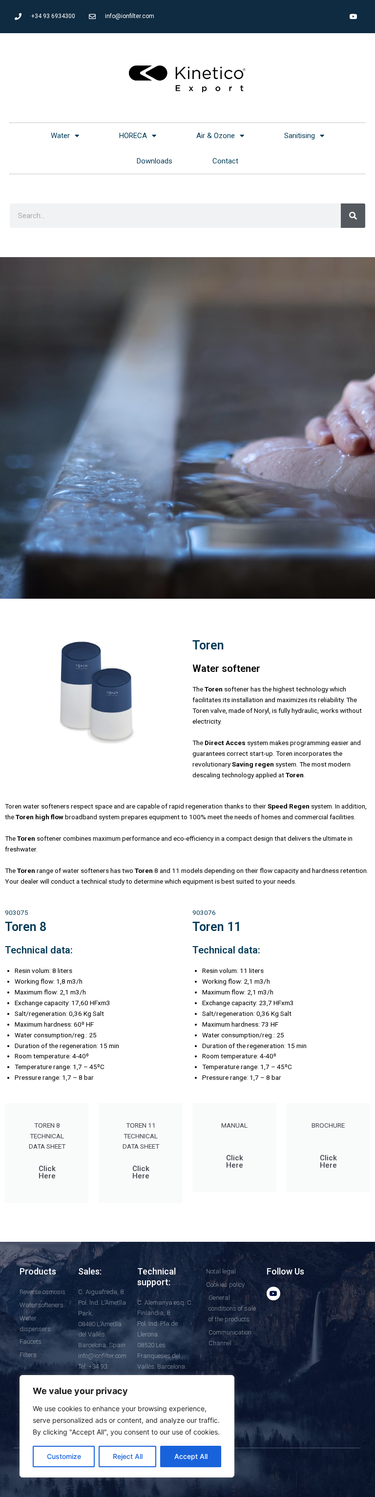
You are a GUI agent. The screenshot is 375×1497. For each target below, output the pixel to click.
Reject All (128, 1456)
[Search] (353, 215)
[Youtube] (353, 16)
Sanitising (299, 135)
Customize (64, 1456)
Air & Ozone (215, 135)
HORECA (133, 135)
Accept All (191, 1456)
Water (60, 135)
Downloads (154, 161)
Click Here (47, 1172)
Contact (225, 161)
